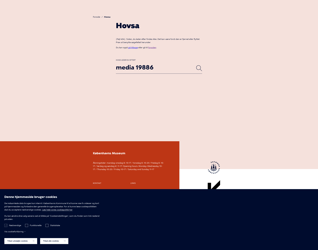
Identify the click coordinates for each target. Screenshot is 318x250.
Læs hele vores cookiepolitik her (57, 210)
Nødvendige (15, 225)
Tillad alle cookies (51, 241)
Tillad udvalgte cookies (17, 241)
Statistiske (55, 225)
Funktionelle (35, 225)
